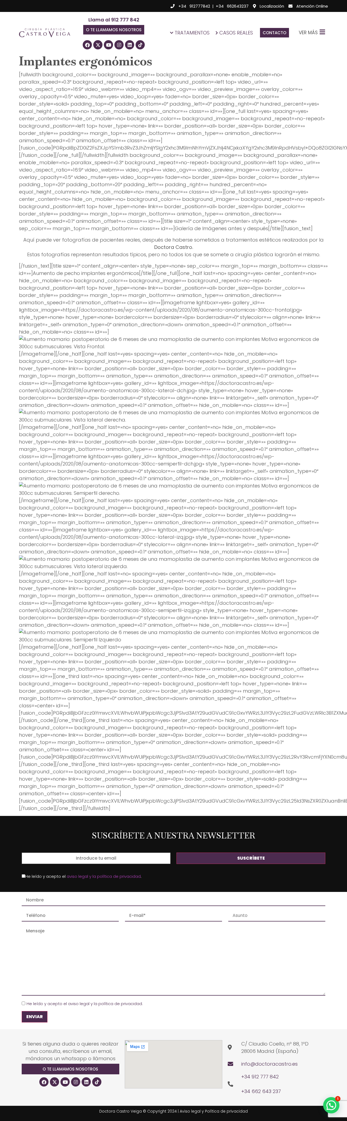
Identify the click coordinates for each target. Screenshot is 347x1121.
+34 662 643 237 (261, 1091)
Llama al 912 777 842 (113, 19)
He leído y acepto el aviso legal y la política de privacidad (84, 1003)
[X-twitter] (97, 44)
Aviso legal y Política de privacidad (214, 1111)
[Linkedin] (129, 44)
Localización (272, 6)
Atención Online (312, 6)
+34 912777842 (194, 6)
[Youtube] (108, 44)
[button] (113, 30)
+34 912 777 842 (260, 1076)
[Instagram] (119, 44)
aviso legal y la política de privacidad (104, 876)
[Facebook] (87, 44)
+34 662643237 (232, 6)
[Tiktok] (140, 44)
